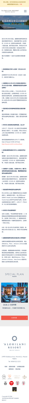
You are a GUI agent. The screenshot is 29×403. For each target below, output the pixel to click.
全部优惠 (14, 317)
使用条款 (11, 369)
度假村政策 (12, 366)
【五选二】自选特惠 (9, 305)
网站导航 (17, 369)
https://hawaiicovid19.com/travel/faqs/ (12, 144)
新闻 (6, 366)
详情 (20, 4)
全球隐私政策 (20, 366)
